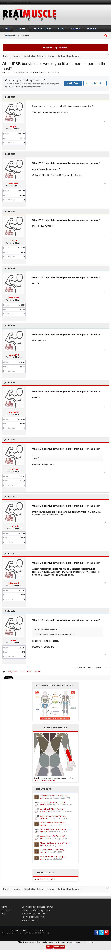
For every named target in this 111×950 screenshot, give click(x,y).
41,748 (22, 195)
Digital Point (38, 930)
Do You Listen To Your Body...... (53, 849)
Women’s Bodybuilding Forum (36, 910)
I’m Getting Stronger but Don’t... (53, 802)
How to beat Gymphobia (44, 879)
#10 (104, 655)
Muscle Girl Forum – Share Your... (54, 843)
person (37, 671)
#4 (105, 293)
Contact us (6, 910)
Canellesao (14, 469)
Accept (49, 947)
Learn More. (59, 947)
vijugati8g (14, 412)
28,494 (22, 538)
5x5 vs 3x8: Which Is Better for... (53, 829)
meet (29, 671)
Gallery (75, 28)
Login (48, 47)
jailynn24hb (14, 297)
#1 (105, 121)
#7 (105, 473)
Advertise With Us (30, 920)
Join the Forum (73, 83)
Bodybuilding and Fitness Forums (37, 906)
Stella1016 (44, 838)
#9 (105, 583)
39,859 (22, 138)
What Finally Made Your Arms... (53, 809)
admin (43, 798)
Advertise (9, 35)
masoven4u (13, 183)
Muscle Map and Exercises (34, 913)
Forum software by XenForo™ (26, 933)
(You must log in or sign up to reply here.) (93, 667)
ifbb (22, 671)
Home (7, 28)
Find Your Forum (42, 28)
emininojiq (14, 526)
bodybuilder (13, 671)
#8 (105, 523)
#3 (105, 236)
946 (23, 652)
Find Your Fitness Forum (33, 916)
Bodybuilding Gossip (23, 72)
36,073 (22, 481)
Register (62, 47)
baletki (13, 240)
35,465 (22, 423)
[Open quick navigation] (108, 55)
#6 (105, 407)
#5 (105, 350)
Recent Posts (23, 36)
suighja (45, 72)
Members (92, 28)
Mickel (14, 640)
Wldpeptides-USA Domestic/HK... (54, 836)
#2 (105, 183)
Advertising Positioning (20, 930)
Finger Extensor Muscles (44, 780)
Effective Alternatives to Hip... (52, 822)
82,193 (22, 309)
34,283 (22, 252)
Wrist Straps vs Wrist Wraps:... (53, 856)
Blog (61, 28)
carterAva (44, 804)
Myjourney (45, 818)
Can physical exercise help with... (54, 795)
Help (3, 913)
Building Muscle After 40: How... (53, 816)
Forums (21, 28)
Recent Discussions (95, 83)
